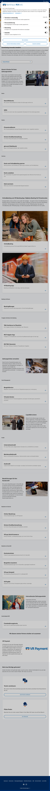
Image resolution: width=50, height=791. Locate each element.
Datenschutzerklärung (8, 13)
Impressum (18, 13)
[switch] (46, 22)
